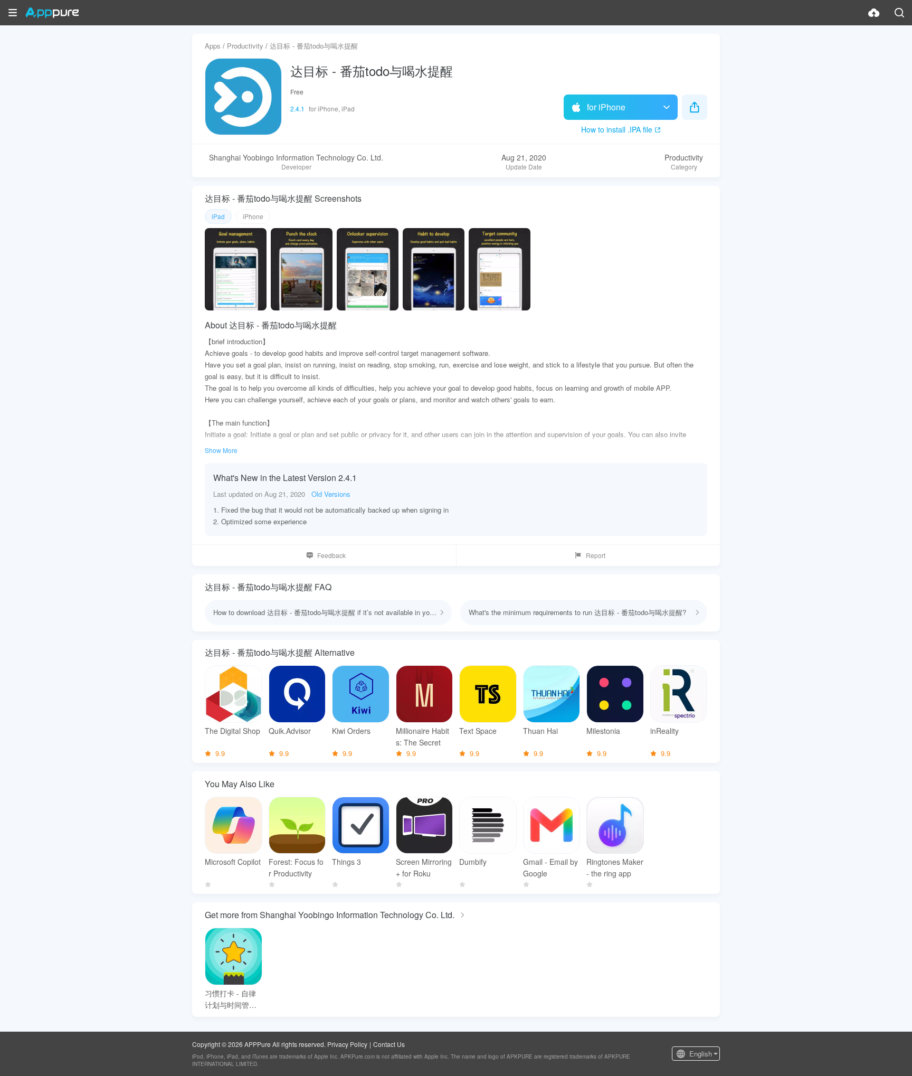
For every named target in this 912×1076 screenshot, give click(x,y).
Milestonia (603, 730)
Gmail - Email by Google (550, 867)
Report (595, 555)
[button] (12, 12)
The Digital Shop (232, 730)
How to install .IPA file (616, 129)
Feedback (331, 555)
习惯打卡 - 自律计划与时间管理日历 (230, 999)
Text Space (478, 730)
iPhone (253, 216)
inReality (664, 730)
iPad (218, 216)
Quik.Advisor (290, 730)
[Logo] (52, 12)
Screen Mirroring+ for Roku (424, 867)
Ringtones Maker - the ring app (614, 867)
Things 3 (346, 861)
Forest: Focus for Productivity (296, 867)
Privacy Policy (347, 1044)
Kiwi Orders (351, 730)
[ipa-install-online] (874, 12)
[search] (899, 12)
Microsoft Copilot (233, 861)
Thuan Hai (540, 730)
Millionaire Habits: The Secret (422, 736)
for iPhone (606, 107)
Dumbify (473, 861)
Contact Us (389, 1044)
